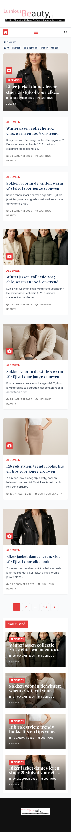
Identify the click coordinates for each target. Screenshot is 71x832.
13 (45, 607)
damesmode (31, 47)
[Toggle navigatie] (36, 32)
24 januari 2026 (21, 210)
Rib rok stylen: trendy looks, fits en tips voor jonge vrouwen (35, 469)
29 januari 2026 (21, 156)
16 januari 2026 (21, 493)
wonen (44, 47)
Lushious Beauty (50, 493)
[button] (65, 32)
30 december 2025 (22, 98)
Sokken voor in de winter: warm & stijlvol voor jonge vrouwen (34, 186)
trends (54, 47)
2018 (6, 47)
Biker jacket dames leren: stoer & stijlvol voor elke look (31, 92)
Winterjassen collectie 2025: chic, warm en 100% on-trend (32, 131)
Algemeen (14, 80)
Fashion (16, 47)
